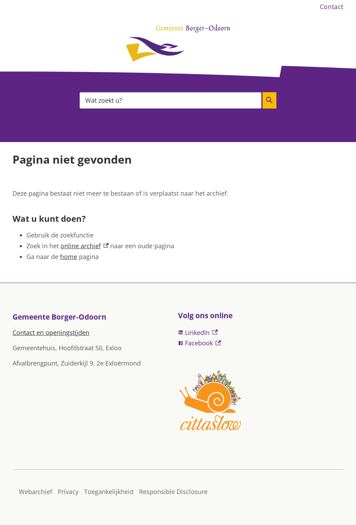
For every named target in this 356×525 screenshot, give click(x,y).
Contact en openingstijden (51, 332)
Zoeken (269, 100)
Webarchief (35, 491)
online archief (84, 246)
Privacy (68, 491)
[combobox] (170, 100)
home (68, 256)
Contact (331, 6)
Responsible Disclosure (173, 491)
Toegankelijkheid (109, 491)
